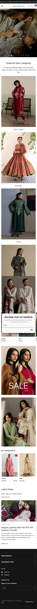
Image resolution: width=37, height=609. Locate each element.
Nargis (3, 339)
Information (6, 556)
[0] (34, 6)
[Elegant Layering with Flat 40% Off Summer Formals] (18, 510)
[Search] (32, 6)
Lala (19, 339)
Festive (18, 242)
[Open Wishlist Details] (29, 6)
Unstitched (18, 185)
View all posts (5, 497)
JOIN (31, 329)
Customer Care (7, 562)
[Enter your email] (34, 588)
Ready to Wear (18, 129)
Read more (4, 543)
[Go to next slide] (33, 468)
